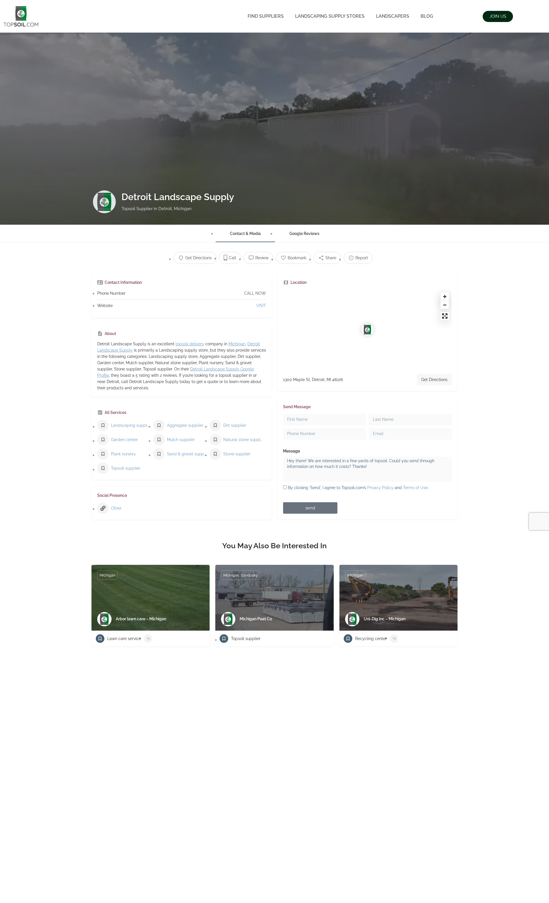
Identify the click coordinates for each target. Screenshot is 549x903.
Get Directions (434, 379)
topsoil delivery (190, 344)
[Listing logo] (104, 201)
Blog (427, 16)
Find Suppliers (266, 16)
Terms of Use (415, 487)
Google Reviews (304, 233)
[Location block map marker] (367, 330)
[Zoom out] (445, 305)
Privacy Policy (380, 487)
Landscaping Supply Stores (330, 16)
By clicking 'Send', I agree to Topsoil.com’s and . (358, 487)
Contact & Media (245, 233)
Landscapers (392, 16)
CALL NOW (255, 293)
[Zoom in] (445, 296)
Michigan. (237, 344)
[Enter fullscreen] (445, 316)
